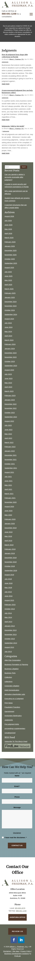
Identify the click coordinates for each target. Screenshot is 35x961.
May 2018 (8, 588)
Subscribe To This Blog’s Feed (16, 741)
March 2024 (9, 340)
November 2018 (11, 562)
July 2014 (8, 613)
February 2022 (10, 447)
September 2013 (11, 643)
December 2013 (11, 630)
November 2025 (11, 255)
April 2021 (8, 489)
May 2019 (8, 536)
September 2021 (11, 468)
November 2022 (11, 408)
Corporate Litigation (12, 686)
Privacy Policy (25, 951)
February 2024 (10, 344)
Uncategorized (10, 733)
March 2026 (9, 238)
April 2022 (8, 438)
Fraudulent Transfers (12, 707)
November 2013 (11, 634)
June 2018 (8, 583)
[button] (33, 947)
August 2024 (9, 319)
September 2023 (11, 366)
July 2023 (8, 374)
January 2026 (10, 246)
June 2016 (8, 596)
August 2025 (9, 268)
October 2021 (10, 464)
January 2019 (10, 553)
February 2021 (10, 498)
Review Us (17, 931)
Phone (17, 797)
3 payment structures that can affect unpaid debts (16, 206)
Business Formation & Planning (16, 664)
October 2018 (10, 566)
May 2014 (8, 617)
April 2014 (8, 622)
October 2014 (10, 609)
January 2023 (10, 400)
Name (17, 776)
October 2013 (10, 639)
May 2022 (8, 434)
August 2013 (9, 647)
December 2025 (11, 250)
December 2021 (11, 455)
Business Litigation (12, 669)
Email (17, 786)
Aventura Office (17, 917)
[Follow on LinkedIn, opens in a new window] (21, 940)
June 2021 (8, 481)
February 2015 (10, 605)
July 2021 (8, 477)
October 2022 (10, 413)
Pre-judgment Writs (12, 724)
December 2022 (11, 404)
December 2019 (11, 528)
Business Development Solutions (16, 954)
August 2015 (9, 600)
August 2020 (9, 506)
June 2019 (8, 532)
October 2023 (10, 361)
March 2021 (9, 494)
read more (5, 84)
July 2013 (8, 652)
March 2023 (9, 391)
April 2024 (8, 336)
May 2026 (8, 229)
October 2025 (10, 259)
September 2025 (11, 263)
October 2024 (10, 310)
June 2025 (8, 276)
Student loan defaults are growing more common (17, 199)
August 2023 (9, 370)
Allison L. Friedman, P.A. (16, 59)
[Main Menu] (31, 14)
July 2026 (8, 221)
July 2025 (8, 272)
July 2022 (8, 425)
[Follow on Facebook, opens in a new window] (14, 940)
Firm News (9, 703)
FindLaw (17, 956)
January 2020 (10, 524)
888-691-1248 (9, 13)
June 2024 (8, 327)
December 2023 (11, 353)
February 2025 (10, 293)
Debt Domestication (12, 690)
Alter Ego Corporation (13, 660)
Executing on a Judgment (14, 699)
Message (17, 807)
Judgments (5, 62)
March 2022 (9, 442)
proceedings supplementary (15, 728)
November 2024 (11, 306)
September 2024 (11, 314)
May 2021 (8, 485)
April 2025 (8, 285)
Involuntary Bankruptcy (13, 716)
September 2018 (11, 570)
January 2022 (10, 451)
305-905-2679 (20, 908)
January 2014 (10, 626)
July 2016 (8, 592)
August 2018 (9, 575)
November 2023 (11, 357)
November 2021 (11, 460)
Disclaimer (17, 833)
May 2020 (8, 515)
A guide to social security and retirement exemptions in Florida (17, 185)
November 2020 (11, 502)
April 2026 (8, 233)
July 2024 (8, 323)
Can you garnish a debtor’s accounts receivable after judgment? (15, 177)
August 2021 (9, 472)
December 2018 (11, 558)
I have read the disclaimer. (16, 837)
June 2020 (8, 511)
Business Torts (10, 673)
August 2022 (9, 421)
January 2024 (10, 349)
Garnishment (9, 711)
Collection (8, 677)
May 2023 (8, 383)
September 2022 (11, 417)
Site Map (15, 951)
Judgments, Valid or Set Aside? (13, 126)
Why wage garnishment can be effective (16, 192)
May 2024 (8, 332)
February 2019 (10, 549)
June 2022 (8, 430)
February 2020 (10, 519)
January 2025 (10, 297)
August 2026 (9, 216)
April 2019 (8, 541)
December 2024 (11, 302)
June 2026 (8, 225)
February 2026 (10, 242)
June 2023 (8, 378)
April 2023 (8, 387)
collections (8, 682)
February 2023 (10, 396)
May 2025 (8, 280)
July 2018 (8, 579)
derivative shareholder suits (15, 694)
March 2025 (9, 289)
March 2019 (9, 545)
